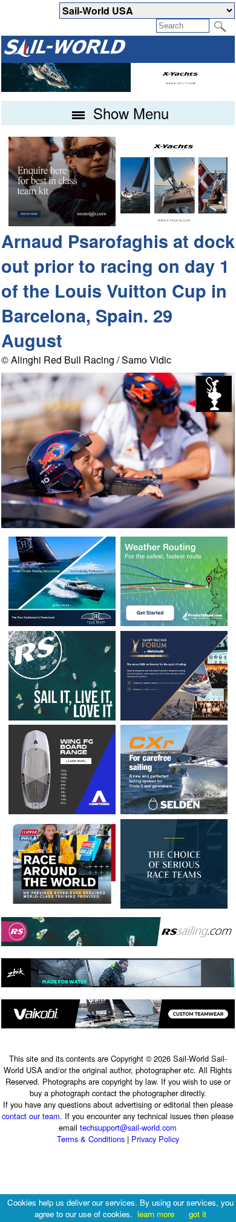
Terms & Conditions (91, 1139)
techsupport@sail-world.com (128, 1127)
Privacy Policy (155, 1139)
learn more (155, 1214)
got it (197, 1214)
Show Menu (129, 112)
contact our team (31, 1116)
